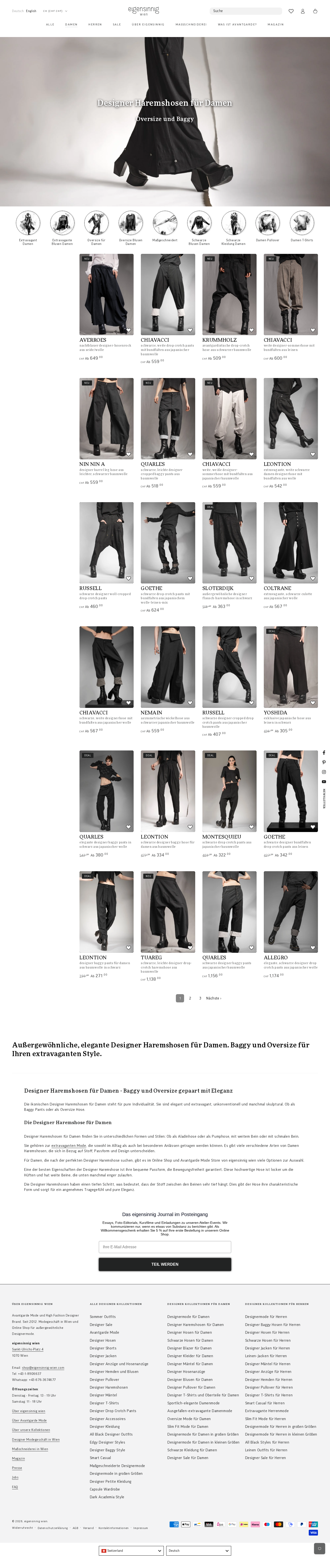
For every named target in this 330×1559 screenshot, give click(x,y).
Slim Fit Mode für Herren (265, 1419)
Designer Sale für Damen (187, 1458)
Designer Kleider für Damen (190, 1356)
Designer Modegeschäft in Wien (36, 1439)
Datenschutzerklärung (53, 1528)
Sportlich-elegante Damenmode (193, 1403)
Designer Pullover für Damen (191, 1387)
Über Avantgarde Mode (29, 1420)
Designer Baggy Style (107, 1450)
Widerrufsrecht (22, 1527)
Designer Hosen (103, 1340)
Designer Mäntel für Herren (268, 1364)
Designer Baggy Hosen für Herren (273, 1325)
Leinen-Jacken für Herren (266, 1356)
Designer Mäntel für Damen (190, 1364)
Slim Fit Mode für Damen (187, 1427)
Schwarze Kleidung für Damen (192, 1450)
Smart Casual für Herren (265, 1403)
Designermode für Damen (188, 1317)
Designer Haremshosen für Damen (195, 1325)
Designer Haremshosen (109, 1387)
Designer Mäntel (103, 1395)
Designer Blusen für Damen (190, 1380)
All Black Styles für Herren (267, 1442)
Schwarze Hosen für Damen (190, 1340)
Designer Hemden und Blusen (114, 1372)
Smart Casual (100, 1458)
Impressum (140, 1528)
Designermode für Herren (266, 1317)
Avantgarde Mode (104, 1332)
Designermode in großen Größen (116, 1474)
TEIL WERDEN (165, 1264)
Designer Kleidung (105, 1427)
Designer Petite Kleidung (110, 1481)
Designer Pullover (104, 1380)
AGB (76, 1528)
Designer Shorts (103, 1348)
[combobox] (131, 1551)
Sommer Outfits (103, 1317)
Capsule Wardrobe (105, 1489)
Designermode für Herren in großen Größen (280, 1427)
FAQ (15, 1487)
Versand (88, 1528)
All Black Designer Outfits (111, 1434)
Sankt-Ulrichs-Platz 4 (27, 1349)
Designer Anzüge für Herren (268, 1372)
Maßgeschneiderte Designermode (117, 1466)
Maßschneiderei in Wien (30, 1449)
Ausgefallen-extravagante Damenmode (199, 1411)
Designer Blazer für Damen (189, 1348)
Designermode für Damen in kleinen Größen (203, 1442)
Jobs (15, 1477)
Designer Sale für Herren (265, 1458)
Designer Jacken (103, 1356)
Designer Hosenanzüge (186, 1372)
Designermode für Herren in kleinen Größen (281, 1434)
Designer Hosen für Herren (267, 1332)
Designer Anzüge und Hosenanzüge (119, 1364)
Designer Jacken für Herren (267, 1348)
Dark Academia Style (107, 1497)
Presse (17, 1468)
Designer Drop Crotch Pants (113, 1411)
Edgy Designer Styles (107, 1442)
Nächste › (213, 998)
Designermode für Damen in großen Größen (203, 1434)
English (31, 11)
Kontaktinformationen (114, 1528)
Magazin (18, 1458)
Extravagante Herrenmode (267, 1411)
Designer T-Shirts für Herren (269, 1395)
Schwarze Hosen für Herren (268, 1340)
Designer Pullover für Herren (269, 1387)
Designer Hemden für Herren (269, 1380)
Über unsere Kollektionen (31, 1430)
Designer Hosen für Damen (189, 1332)
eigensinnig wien (36, 1521)
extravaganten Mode (68, 1146)
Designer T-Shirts (104, 1403)
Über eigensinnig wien (28, 1411)
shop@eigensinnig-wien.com (43, 1368)
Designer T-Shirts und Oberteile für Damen (203, 1395)
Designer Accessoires (108, 1419)
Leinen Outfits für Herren (266, 1450)
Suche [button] (218, 11)
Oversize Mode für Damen (189, 1419)
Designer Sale (101, 1325)
